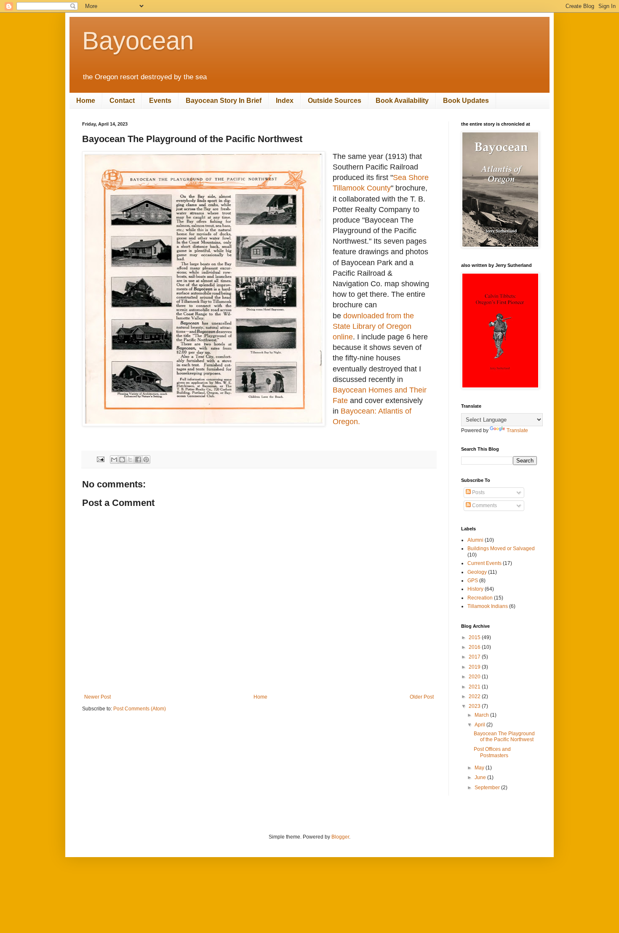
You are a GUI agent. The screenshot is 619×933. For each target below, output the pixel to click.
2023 (475, 706)
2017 (475, 657)
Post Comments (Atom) (139, 709)
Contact (122, 100)
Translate (517, 430)
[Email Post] (100, 458)
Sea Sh (405, 177)
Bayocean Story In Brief (223, 100)
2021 (475, 687)
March (482, 715)
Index (284, 100)
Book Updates (466, 100)
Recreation (480, 598)
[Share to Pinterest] (146, 459)
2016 (475, 647)
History (475, 589)
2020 (475, 677)
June (481, 777)
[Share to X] (130, 459)
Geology (477, 572)
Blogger (340, 837)
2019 (475, 667)
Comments (484, 505)
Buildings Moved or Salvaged (501, 548)
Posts (478, 492)
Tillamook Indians (487, 606)
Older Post (422, 697)
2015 (475, 637)
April (480, 725)
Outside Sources (334, 100)
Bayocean (138, 41)
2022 (475, 696)
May (480, 768)
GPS (472, 580)
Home (85, 100)
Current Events (484, 563)
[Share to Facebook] (138, 459)
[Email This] (114, 459)
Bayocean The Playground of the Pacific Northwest (504, 736)
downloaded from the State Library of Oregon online (373, 326)
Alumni (475, 540)
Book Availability (402, 100)
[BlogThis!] (122, 459)
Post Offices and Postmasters (492, 752)
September (488, 787)
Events (160, 100)
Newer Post (97, 697)
